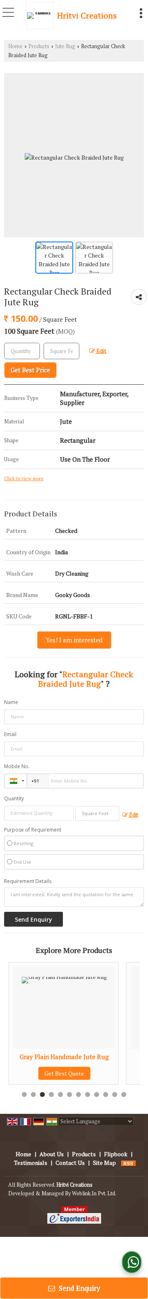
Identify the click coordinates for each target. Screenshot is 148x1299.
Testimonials (30, 1163)
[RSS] (128, 1163)
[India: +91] (15, 781)
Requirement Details (27, 881)
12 (123, 1094)
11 (114, 1094)
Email (10, 734)
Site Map (104, 1163)
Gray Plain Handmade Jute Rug (55, 1057)
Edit (100, 351)
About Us (51, 1154)
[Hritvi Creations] (41, 15)
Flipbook (115, 1154)
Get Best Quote (56, 1073)
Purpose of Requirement (32, 830)
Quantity (14, 798)
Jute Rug (65, 46)
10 (105, 1094)
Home (15, 46)
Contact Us (70, 1163)
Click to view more (24, 478)
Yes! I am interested (74, 640)
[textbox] (61, 351)
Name (11, 702)
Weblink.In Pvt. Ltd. (94, 1193)
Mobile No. (17, 766)
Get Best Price (30, 370)
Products (38, 46)
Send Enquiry (78, 1288)
